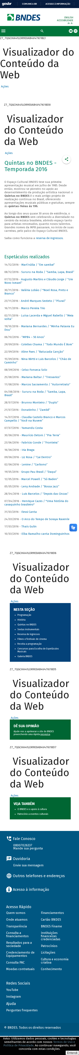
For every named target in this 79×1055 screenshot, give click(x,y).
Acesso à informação (57, 4)
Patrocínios (49, 946)
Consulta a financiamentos (17, 934)
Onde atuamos (16, 919)
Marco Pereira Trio (33, 308)
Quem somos (15, 913)
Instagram (13, 996)
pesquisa (45, 734)
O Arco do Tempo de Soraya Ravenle (45, 519)
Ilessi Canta (29, 512)
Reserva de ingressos (28, 634)
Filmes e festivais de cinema (32, 639)
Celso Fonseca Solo (34, 369)
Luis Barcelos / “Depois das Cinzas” (45, 493)
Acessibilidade (65, 20)
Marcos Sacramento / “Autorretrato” (45, 384)
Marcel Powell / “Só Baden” (39, 479)
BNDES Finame (51, 926)
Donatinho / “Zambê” (35, 410)
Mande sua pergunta (28, 848)
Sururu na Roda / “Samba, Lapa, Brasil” (47, 272)
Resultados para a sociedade (19, 944)
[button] (4, 86)
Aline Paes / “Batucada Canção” (42, 351)
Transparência (16, 926)
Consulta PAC (15, 962)
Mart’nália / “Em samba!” (38, 264)
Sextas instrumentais (28, 629)
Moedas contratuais (20, 969)
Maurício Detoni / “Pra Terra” (41, 435)
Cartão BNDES (51, 919)
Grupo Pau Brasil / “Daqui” (39, 472)
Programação (24, 615)
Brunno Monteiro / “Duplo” (39, 402)
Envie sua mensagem (28, 865)
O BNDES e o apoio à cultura (32, 809)
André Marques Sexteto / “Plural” (43, 301)
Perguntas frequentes (22, 1010)
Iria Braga (28, 450)
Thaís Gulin (29, 526)
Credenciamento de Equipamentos (20, 954)
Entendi (72, 1053)
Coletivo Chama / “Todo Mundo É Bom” (47, 344)
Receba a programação (29, 644)
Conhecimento (51, 969)
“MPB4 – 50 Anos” (33, 337)
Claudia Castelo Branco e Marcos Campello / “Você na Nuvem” (34, 418)
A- (72, 23)
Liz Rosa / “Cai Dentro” (37, 457)
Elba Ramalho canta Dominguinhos (45, 533)
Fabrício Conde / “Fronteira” (40, 442)
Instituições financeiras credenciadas (50, 936)
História (21, 619)
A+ (69, 23)
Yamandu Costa (32, 428)
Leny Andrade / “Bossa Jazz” (40, 486)
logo (24, 17)
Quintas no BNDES (26, 624)
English (68, 17)
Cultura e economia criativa (54, 960)
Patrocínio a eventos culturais (32, 814)
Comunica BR (29, 4)
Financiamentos (52, 913)
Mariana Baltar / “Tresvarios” (41, 377)
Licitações (48, 952)
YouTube (12, 990)
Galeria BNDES (24, 656)
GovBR (7, 4)
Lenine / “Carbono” (35, 464)
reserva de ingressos (49, 238)
